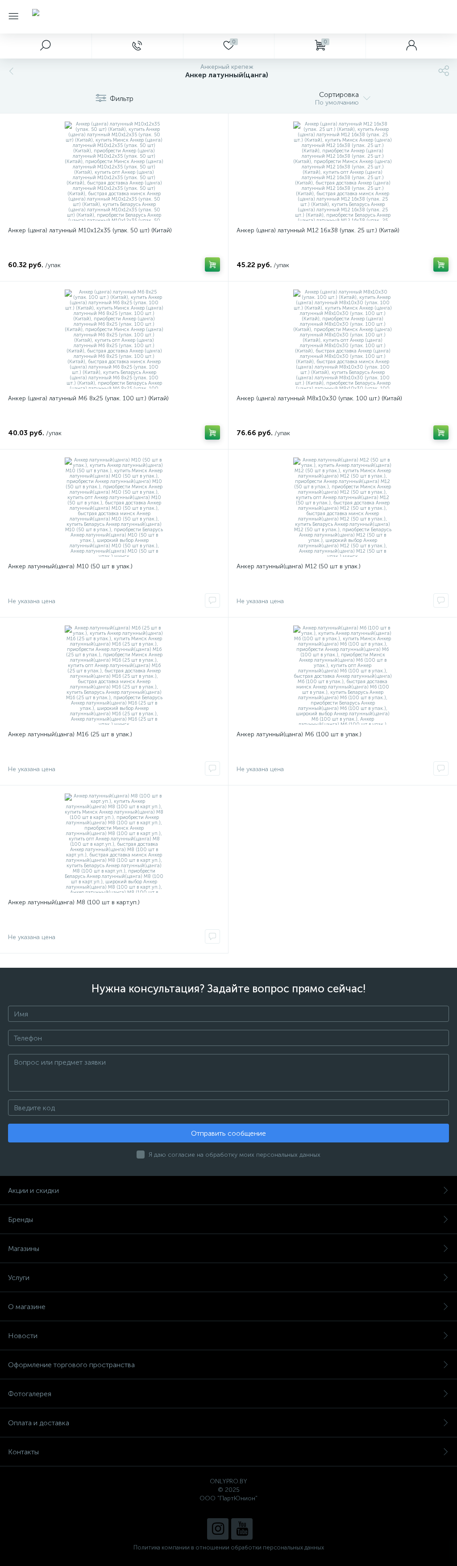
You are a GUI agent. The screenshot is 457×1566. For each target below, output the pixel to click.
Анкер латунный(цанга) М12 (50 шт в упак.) (299, 566)
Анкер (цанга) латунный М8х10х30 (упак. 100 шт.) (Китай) (319, 398)
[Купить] (212, 264)
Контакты (23, 1452)
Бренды (20, 1219)
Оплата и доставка (38, 1423)
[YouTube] (242, 1529)
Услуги (18, 1277)
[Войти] (411, 46)
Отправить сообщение (228, 1133)
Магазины (23, 1248)
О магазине (27, 1306)
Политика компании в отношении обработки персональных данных (228, 1547)
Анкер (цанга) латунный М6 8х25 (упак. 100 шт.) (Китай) (88, 398)
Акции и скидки (33, 1190)
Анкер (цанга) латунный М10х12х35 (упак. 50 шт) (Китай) (90, 230)
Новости (22, 1335)
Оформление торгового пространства (71, 1364)
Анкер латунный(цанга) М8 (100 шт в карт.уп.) (74, 902)
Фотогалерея (29, 1394)
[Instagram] (217, 1529)
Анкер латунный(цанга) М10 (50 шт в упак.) (70, 566)
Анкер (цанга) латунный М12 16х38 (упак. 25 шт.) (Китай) (318, 230)
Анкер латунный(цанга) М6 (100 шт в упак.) (299, 734)
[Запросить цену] (212, 600)
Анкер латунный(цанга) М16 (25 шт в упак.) (70, 734)
